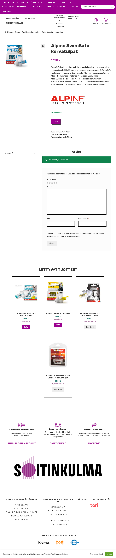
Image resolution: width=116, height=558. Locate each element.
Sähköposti (83, 219)
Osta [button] (26, 327)
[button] (43, 46)
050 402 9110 (61, 514)
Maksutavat (94, 443)
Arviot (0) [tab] (9, 153)
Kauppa (17, 32)
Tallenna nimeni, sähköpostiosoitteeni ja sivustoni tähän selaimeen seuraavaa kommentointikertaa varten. (75, 235)
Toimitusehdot (58, 443)
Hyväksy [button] (109, 554)
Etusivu (5, 2)
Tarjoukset (7, 11)
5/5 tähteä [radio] (56, 183)
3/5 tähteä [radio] (52, 183)
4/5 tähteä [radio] (54, 183)
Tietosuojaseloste (22, 516)
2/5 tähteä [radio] (50, 183)
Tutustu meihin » (58, 524)
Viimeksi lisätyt (13, 18)
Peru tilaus (21, 519)
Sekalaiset (38, 7)
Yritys (75, 7)
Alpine (69, 137)
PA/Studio (6, 7)
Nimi (49, 219)
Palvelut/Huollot (14, 23)
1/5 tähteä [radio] (47, 183)
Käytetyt (61, 7)
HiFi (13, 2)
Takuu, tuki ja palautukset (22, 443)
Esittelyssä (29, 18)
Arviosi (50, 186)
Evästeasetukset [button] (96, 554)
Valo (49, 7)
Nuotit (65, 2)
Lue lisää (90, 327)
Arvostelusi (51, 179)
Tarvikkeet (22, 7)
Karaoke (52, 2)
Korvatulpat (35, 32)
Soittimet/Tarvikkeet (31, 2)
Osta (56, 121)
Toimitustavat (22, 509)
